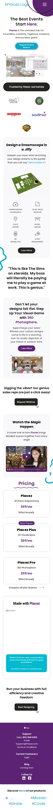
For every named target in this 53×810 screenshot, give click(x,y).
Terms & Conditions (27, 747)
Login (26, 757)
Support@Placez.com (27, 743)
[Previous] (9, 603)
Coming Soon (26, 767)
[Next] (44, 603)
